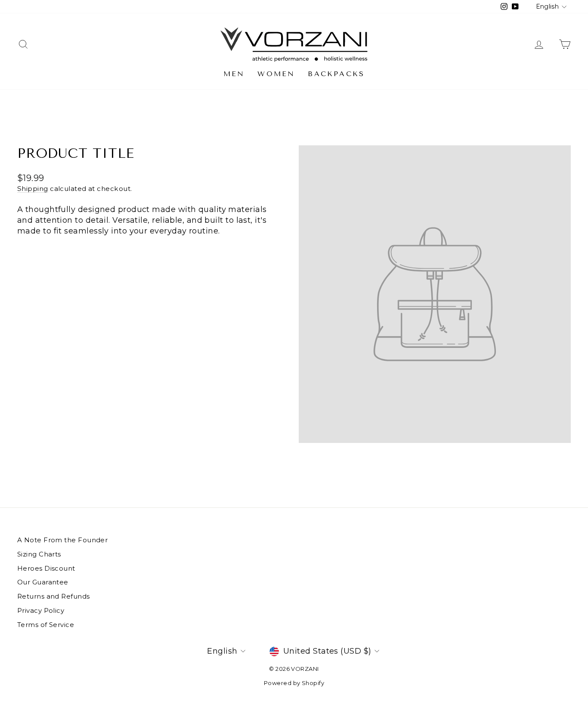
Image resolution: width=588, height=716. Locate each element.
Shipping (32, 188)
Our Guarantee (42, 582)
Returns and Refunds (53, 596)
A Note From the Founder (62, 540)
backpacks (336, 74)
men (234, 74)
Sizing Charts (39, 554)
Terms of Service (45, 625)
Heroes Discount (46, 568)
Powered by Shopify (294, 682)
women (276, 74)
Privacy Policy (40, 610)
